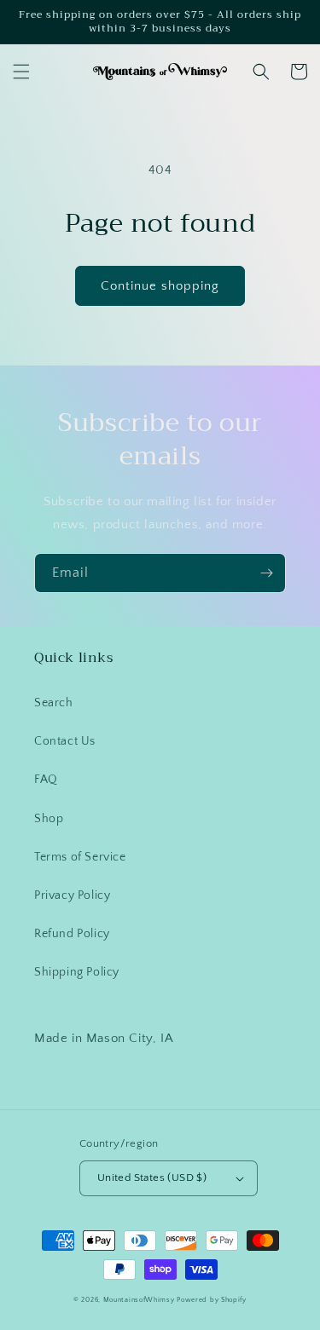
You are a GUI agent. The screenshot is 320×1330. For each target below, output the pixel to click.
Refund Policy (72, 934)
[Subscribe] (266, 573)
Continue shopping (160, 286)
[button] (21, 71)
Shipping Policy (76, 972)
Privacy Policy (72, 895)
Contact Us (65, 741)
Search (53, 703)
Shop (48, 819)
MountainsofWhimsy (139, 1300)
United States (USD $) (152, 1177)
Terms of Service (80, 857)
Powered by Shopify (212, 1300)
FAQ (46, 779)
